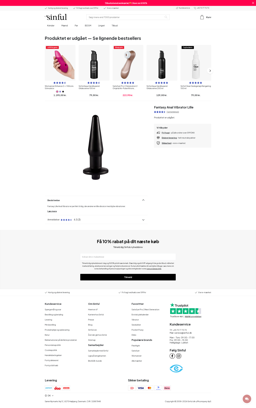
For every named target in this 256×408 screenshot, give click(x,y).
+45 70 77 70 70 (203, 8)
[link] (57, 91)
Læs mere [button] (52, 211)
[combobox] (125, 17)
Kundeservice (184, 8)
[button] (253, 3)
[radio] (54, 83)
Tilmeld (128, 277)
